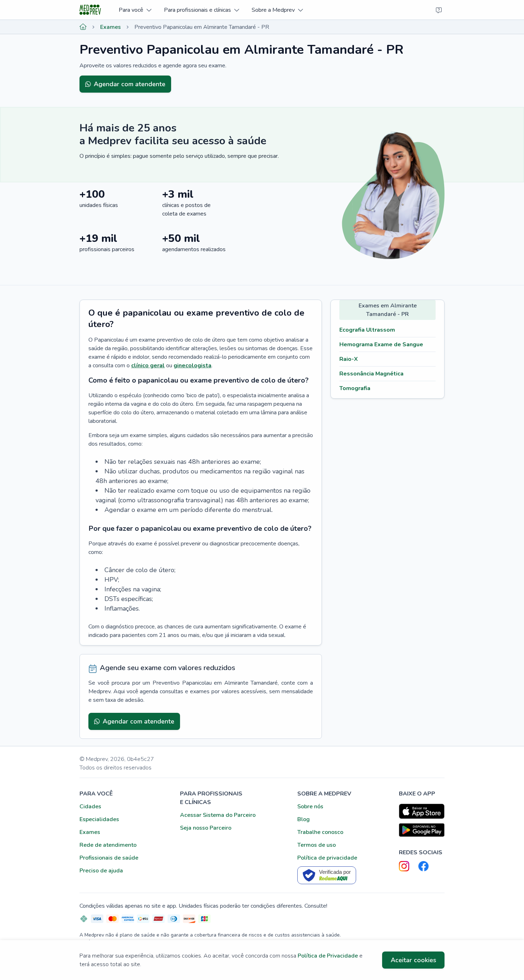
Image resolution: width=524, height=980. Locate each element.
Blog (303, 819)
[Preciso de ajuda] (439, 10)
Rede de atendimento (108, 845)
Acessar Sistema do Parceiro (218, 815)
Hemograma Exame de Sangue (381, 344)
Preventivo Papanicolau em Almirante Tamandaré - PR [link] (201, 27)
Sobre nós (310, 806)
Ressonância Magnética (371, 374)
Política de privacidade (327, 858)
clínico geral (148, 365)
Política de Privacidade (328, 956)
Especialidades (99, 819)
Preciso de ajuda (101, 871)
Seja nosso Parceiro (205, 828)
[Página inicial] (83, 27)
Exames (110, 27)
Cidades (90, 806)
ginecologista (192, 365)
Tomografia (354, 388)
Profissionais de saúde (108, 858)
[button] (135, 10)
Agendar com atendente (129, 84)
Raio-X (348, 359)
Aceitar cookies (413, 960)
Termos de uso (316, 845)
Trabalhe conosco (320, 832)
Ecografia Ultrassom (367, 330)
